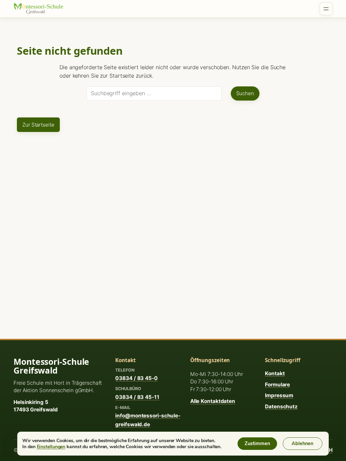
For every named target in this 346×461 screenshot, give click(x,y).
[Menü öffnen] (326, 8)
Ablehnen (302, 443)
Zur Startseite (38, 124)
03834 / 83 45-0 (136, 378)
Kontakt (275, 373)
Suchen (245, 93)
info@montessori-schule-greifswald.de (147, 419)
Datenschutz (281, 406)
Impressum (279, 395)
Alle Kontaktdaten (212, 401)
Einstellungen (51, 446)
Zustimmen (257, 443)
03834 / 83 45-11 (137, 397)
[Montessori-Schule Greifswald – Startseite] (42, 9)
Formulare (277, 384)
